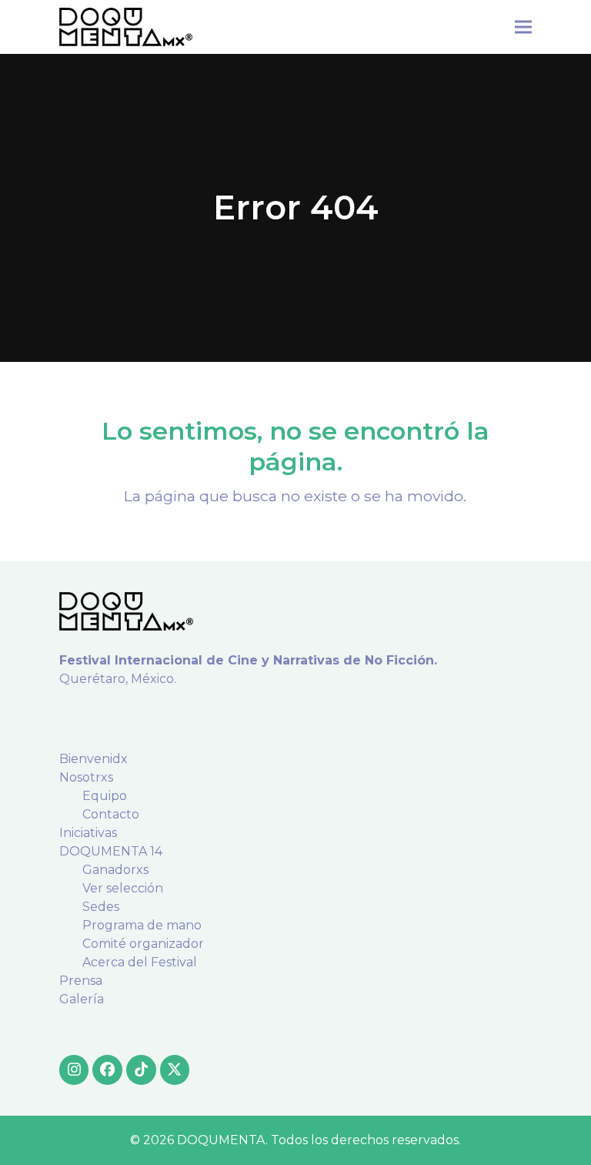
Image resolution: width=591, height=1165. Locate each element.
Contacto (110, 814)
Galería (81, 999)
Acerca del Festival (139, 962)
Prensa (80, 980)
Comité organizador (143, 943)
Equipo (104, 795)
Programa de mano (142, 925)
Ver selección (122, 888)
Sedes (100, 906)
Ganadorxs (115, 869)
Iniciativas (88, 832)
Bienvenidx (93, 759)
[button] (523, 26)
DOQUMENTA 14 (110, 851)
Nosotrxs (86, 777)
